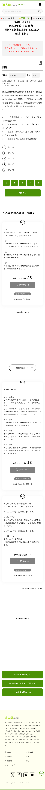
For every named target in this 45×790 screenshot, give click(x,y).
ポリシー (29, 761)
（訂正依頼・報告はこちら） (11, 85)
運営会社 (8, 752)
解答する (22, 193)
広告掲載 (29, 752)
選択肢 (5, 75)
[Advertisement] (22, 644)
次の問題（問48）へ (22, 692)
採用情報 (8, 756)
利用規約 (8, 761)
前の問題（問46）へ (22, 675)
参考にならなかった (22, 294)
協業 (28, 756)
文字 (28, 75)
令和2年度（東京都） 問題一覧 (22, 683)
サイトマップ (10, 765)
